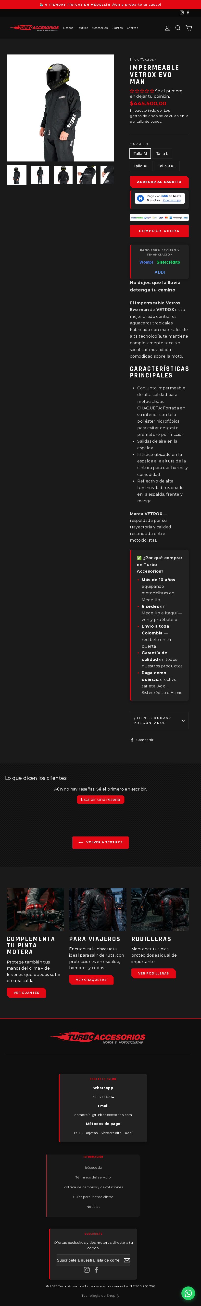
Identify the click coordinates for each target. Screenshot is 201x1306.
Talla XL (141, 166)
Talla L (162, 153)
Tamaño (139, 144)
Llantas (117, 28)
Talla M (140, 153)
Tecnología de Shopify (100, 1295)
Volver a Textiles (104, 842)
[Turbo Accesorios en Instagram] (87, 1269)
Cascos (68, 28)
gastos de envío (144, 116)
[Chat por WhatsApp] (188, 1293)
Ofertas (132, 28)
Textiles (82, 28)
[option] (100, 4)
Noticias (93, 1207)
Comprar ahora (159, 231)
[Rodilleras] (160, 909)
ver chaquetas (91, 980)
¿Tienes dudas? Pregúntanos (152, 720)
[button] (142, 91)
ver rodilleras (153, 973)
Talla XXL (167, 166)
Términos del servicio (93, 1177)
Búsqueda (93, 1167)
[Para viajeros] (97, 909)
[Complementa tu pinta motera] (35, 909)
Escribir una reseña (100, 799)
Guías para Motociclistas (93, 1197)
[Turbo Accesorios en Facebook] (96, 1269)
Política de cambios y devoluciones (93, 1187)
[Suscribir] (127, 1260)
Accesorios (100, 28)
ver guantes (26, 993)
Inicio (134, 59)
